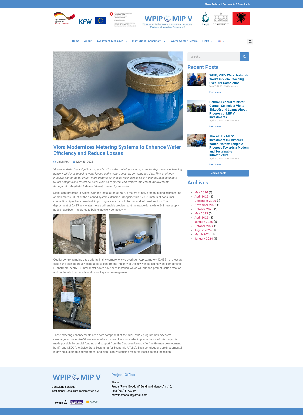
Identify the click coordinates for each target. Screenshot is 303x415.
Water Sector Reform (184, 41)
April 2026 (201, 196)
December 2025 (205, 200)
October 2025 (203, 209)
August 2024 (203, 230)
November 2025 (205, 205)
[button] (250, 41)
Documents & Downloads (236, 4)
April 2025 (201, 217)
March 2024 (202, 234)
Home (75, 41)
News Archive (212, 4)
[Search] (244, 56)
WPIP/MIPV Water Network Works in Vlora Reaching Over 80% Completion (228, 79)
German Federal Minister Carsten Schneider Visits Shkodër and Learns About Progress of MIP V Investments (228, 109)
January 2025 (203, 221)
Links (205, 41)
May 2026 (201, 192)
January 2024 (203, 238)
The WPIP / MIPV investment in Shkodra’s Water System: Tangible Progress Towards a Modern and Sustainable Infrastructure (229, 145)
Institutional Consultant (146, 41)
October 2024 (203, 226)
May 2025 (201, 213)
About (88, 41)
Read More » (215, 92)
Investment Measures (109, 41)
